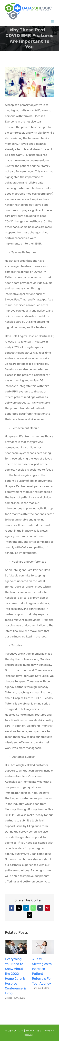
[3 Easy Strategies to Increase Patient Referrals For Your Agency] (43, 941)
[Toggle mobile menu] (52, 21)
